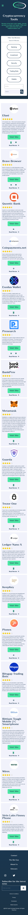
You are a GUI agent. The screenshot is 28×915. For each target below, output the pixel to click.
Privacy (14, 897)
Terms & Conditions (14, 893)
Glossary (14, 869)
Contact (14, 855)
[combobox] (14, 86)
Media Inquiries (14, 904)
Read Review (13, 145)
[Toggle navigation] (2, 5)
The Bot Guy (14, 860)
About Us (14, 864)
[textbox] (14, 86)
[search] (22, 91)
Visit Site (14, 137)
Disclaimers (14, 901)
